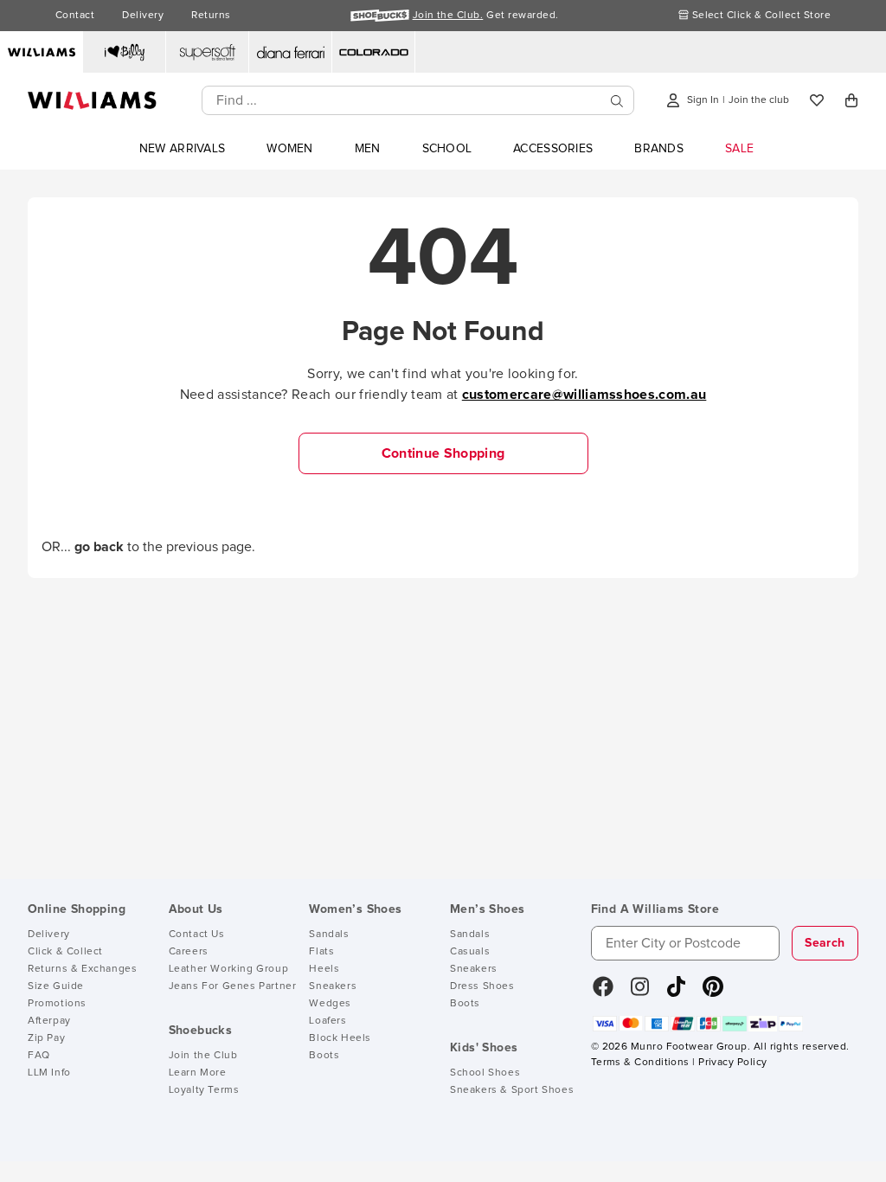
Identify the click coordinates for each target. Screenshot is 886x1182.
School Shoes (485, 1073)
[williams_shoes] (713, 992)
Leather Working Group (229, 969)
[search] (616, 101)
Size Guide (56, 986)
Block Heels (340, 1038)
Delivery (143, 15)
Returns (210, 15)
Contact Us (197, 934)
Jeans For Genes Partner (233, 986)
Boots (324, 1055)
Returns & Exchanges (82, 969)
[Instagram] (640, 992)
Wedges (330, 1004)
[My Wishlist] (817, 100)
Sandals (329, 934)
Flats (321, 952)
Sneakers (332, 986)
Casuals (470, 952)
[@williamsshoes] (676, 992)
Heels (324, 969)
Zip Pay (46, 1038)
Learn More (198, 1073)
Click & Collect (65, 952)
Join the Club (203, 1055)
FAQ (39, 1055)
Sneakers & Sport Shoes (512, 1090)
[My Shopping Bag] (851, 100)
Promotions (57, 1004)
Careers (189, 952)
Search (824, 943)
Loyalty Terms (204, 1090)
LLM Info (49, 1073)
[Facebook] (603, 992)
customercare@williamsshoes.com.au (584, 394)
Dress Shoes (482, 986)
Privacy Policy (732, 1062)
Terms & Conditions (640, 1062)
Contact (74, 15)
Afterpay (49, 1021)
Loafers (327, 1021)
